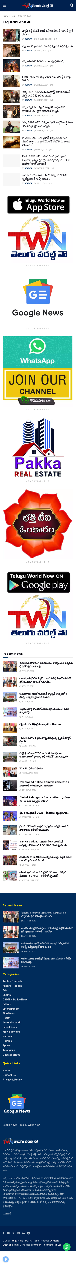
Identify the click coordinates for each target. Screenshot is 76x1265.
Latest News (10, 1027)
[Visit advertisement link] (38, 227)
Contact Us (9, 1075)
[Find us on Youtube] (8, 1233)
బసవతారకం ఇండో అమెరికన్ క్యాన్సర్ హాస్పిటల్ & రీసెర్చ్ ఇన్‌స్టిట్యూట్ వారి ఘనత (43, 695)
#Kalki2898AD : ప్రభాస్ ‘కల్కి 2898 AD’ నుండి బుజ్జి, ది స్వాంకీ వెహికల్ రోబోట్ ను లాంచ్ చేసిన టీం (46, 141)
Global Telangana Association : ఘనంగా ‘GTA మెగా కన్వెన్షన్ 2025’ (44, 799)
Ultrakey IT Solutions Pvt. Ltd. (47, 1245)
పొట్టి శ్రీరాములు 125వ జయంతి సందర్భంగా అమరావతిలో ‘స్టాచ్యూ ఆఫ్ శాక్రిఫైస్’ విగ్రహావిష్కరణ (44, 755)
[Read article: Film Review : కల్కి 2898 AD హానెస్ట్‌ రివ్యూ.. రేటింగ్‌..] (11, 81)
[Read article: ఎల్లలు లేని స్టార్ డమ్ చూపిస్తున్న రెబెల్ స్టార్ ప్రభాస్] (11, 50)
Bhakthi (7, 995)
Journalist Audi (12, 1022)
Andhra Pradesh (12, 981)
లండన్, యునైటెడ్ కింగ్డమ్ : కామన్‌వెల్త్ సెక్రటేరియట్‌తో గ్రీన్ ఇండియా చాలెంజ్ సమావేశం (45, 680)
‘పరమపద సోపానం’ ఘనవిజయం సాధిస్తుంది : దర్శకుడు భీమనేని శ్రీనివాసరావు (43, 914)
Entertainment (11, 1008)
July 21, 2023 (42, 183)
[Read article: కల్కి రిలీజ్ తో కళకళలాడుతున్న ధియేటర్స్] (11, 65)
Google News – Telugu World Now (21, 1124)
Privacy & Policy (12, 1079)
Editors (7, 1004)
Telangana (9, 1050)
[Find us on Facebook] (3, 1233)
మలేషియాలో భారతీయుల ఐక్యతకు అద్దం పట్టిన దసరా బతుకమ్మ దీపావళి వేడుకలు (45, 858)
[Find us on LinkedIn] (23, 1233)
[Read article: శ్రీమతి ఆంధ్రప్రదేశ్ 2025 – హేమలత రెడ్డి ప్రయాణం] (10, 816)
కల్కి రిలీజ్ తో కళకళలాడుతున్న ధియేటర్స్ (43, 61)
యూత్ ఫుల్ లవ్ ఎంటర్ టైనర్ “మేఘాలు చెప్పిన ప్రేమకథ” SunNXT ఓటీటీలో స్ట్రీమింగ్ (42, 874)
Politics (7, 1040)
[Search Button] (71, 5)
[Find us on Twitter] (13, 1233)
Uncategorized (11, 1054)
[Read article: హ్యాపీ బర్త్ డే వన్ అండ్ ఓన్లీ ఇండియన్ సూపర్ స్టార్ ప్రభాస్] (11, 35)
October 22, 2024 (44, 39)
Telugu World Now (19, 1241)
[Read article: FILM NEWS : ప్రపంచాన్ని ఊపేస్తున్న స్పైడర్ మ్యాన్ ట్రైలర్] (10, 741)
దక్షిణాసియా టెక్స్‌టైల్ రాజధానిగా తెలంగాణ (40, 724)
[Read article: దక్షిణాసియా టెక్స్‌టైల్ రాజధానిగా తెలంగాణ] (10, 728)
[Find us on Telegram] (28, 1233)
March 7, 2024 (42, 168)
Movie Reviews (11, 1031)
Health (6, 1018)
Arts (5, 990)
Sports (7, 1045)
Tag (13, 16)
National (8, 1036)
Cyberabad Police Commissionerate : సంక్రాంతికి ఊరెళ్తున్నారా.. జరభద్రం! (44, 783)
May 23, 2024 (41, 150)
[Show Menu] (4, 5)
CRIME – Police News (15, 999)
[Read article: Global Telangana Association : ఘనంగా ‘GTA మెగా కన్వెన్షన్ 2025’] (10, 801)
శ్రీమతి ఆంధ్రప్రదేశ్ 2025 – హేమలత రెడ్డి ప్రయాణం (44, 812)
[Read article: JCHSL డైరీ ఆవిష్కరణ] (10, 772)
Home (5, 16)
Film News (9, 1013)
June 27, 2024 (42, 66)
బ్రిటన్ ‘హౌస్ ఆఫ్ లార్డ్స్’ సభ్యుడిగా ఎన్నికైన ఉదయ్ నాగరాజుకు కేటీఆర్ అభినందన (44, 828)
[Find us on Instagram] (18, 1233)
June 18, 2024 (42, 131)
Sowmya (28, 39)
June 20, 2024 (42, 115)
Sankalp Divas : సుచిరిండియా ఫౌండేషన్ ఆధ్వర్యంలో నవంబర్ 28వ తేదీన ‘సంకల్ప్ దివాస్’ (43, 843)
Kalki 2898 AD (24, 16)
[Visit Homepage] (38, 5)
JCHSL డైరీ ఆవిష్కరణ (31, 768)
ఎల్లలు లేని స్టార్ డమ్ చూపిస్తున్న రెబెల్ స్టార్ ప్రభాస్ (47, 46)
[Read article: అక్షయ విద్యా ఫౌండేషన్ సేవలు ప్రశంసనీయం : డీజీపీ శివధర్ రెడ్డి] (10, 712)
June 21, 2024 (42, 100)
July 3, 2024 (41, 51)
